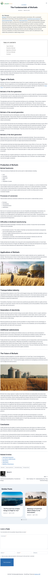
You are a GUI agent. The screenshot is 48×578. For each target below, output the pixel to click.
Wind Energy (5, 460)
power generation (9, 467)
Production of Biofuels (10, 48)
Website (35, 552)
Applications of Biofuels (11, 50)
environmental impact (7, 20)
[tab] (21, 519)
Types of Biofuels (9, 46)
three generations (23, 20)
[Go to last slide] (4, 499)
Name (2, 552)
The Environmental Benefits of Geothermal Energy (10, 478)
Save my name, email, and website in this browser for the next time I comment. (18, 556)
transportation (26, 467)
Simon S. (21, 10)
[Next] (44, 499)
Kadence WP (37, 574)
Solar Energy (5, 462)
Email (18, 552)
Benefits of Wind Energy (8, 464)
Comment (3, 536)
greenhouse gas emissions (33, 18)
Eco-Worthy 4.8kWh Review (8, 459)
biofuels (2, 467)
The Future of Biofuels (10, 52)
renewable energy (18, 467)
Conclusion (8, 54)
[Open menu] (46, 3)
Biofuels (4, 17)
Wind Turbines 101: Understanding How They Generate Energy (37, 478)
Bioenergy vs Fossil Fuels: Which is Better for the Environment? (34, 510)
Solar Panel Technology (7, 457)
